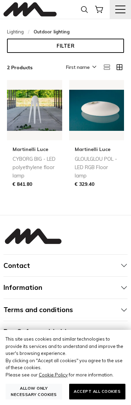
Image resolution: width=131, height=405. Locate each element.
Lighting (15, 31)
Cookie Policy (53, 375)
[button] (80, 67)
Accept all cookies (97, 391)
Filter (65, 46)
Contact (16, 265)
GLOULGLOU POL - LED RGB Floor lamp (96, 167)
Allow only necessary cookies (34, 391)
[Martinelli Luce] (30, 9)
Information (22, 287)
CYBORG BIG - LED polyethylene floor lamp (34, 167)
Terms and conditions (38, 309)
